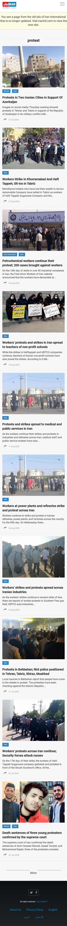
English (53, 909)
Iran (15, 91)
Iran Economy (10, 254)
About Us (15, 909)
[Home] (10, 6)
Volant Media (41, 902)
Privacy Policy (34, 909)
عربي (27, 916)
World (6, 91)
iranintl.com (45, 20)
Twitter (31, 892)
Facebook (36, 892)
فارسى (39, 916)
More (33, 872)
